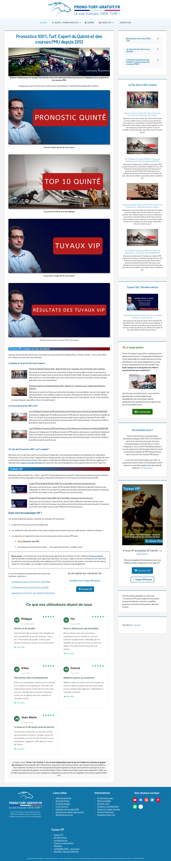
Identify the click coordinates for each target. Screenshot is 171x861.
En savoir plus (146, 468)
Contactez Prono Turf (106, 815)
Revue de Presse (62, 801)
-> (142, 579)
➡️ (142, 411)
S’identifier (125, 22)
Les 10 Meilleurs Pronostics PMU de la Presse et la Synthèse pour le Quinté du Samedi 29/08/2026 (68, 411)
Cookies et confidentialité (108, 806)
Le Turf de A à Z (62, 806)
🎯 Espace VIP (105, 22)
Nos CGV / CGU (103, 803)
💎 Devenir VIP (142, 570)
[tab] (142, 39)
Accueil (43, 22)
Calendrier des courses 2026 (67, 809)
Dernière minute (60, 837)
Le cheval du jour (61, 840)
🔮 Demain (89, 22)
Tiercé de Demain (63, 803)
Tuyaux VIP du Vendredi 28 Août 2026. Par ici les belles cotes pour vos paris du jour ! (62, 483)
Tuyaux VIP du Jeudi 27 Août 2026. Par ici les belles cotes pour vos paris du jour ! (61, 498)
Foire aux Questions (105, 812)
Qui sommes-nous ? (105, 798)
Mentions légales (104, 801)
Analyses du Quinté (63, 798)
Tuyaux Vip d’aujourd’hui (63, 843)
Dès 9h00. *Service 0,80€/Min (66, 851)
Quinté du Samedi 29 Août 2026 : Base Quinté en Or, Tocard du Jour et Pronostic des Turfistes (67, 369)
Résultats (58, 846)
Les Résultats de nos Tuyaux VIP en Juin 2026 (30, 587)
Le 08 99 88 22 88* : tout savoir (66, 848)
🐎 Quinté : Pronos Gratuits (65, 22)
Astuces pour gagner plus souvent (70, 812)
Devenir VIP (58, 834)
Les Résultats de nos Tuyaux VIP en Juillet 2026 (30, 582)
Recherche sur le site (64, 815)
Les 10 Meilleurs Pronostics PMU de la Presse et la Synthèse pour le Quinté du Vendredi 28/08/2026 (68, 428)
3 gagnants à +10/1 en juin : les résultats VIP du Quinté (33, 593)
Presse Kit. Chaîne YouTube (108, 809)
